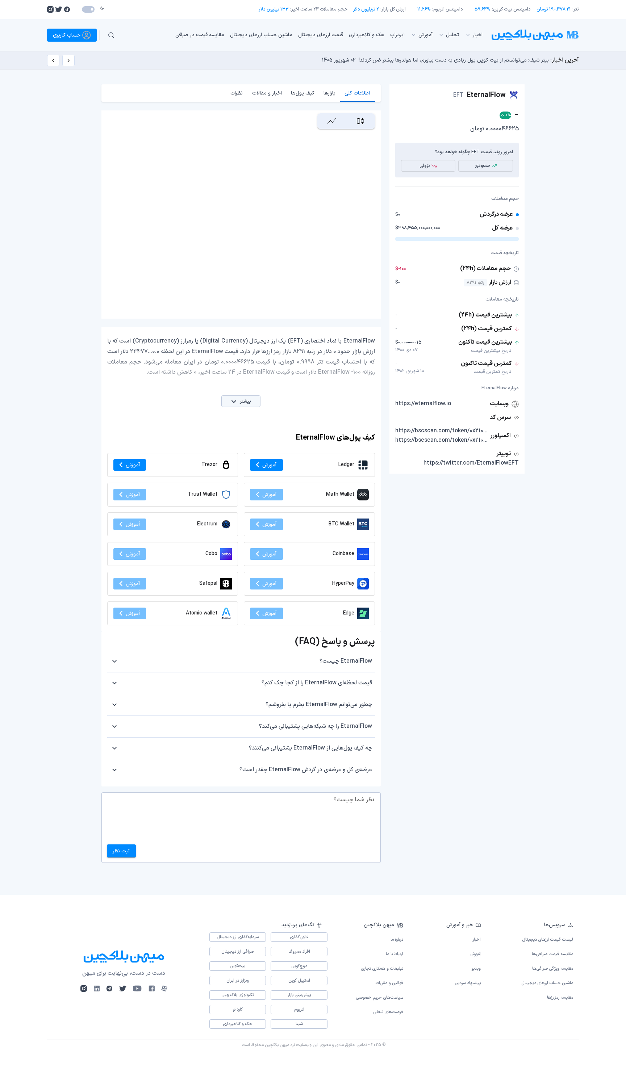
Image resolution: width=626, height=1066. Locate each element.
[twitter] (58, 9)
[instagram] (50, 9)
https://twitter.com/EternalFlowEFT (471, 463)
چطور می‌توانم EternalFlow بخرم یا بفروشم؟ (319, 704)
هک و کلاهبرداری (366, 35)
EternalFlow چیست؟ (346, 661)
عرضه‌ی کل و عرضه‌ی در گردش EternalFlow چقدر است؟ (305, 769)
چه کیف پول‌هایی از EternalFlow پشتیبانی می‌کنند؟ (310, 748)
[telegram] (67, 9)
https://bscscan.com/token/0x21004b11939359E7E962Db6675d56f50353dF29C (442, 431)
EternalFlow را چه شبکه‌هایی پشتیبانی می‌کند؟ (315, 726)
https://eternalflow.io (423, 403)
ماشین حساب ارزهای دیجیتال (261, 35)
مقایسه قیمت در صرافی (199, 35)
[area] (331, 121)
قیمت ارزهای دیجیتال (320, 35)
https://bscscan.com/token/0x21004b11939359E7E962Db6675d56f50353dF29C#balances (442, 440)
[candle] (360, 121)
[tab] (357, 93)
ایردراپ (397, 35)
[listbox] (305, 35)
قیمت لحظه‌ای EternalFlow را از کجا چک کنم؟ (317, 683)
